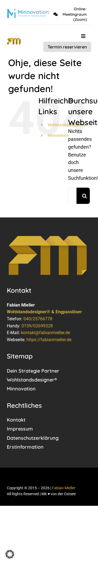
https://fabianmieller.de (48, 339)
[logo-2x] (14, 40)
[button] (10, 554)
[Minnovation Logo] (28, 11)
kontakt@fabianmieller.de (45, 332)
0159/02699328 (37, 325)
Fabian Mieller (63, 488)
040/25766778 (37, 318)
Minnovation (58, 135)
